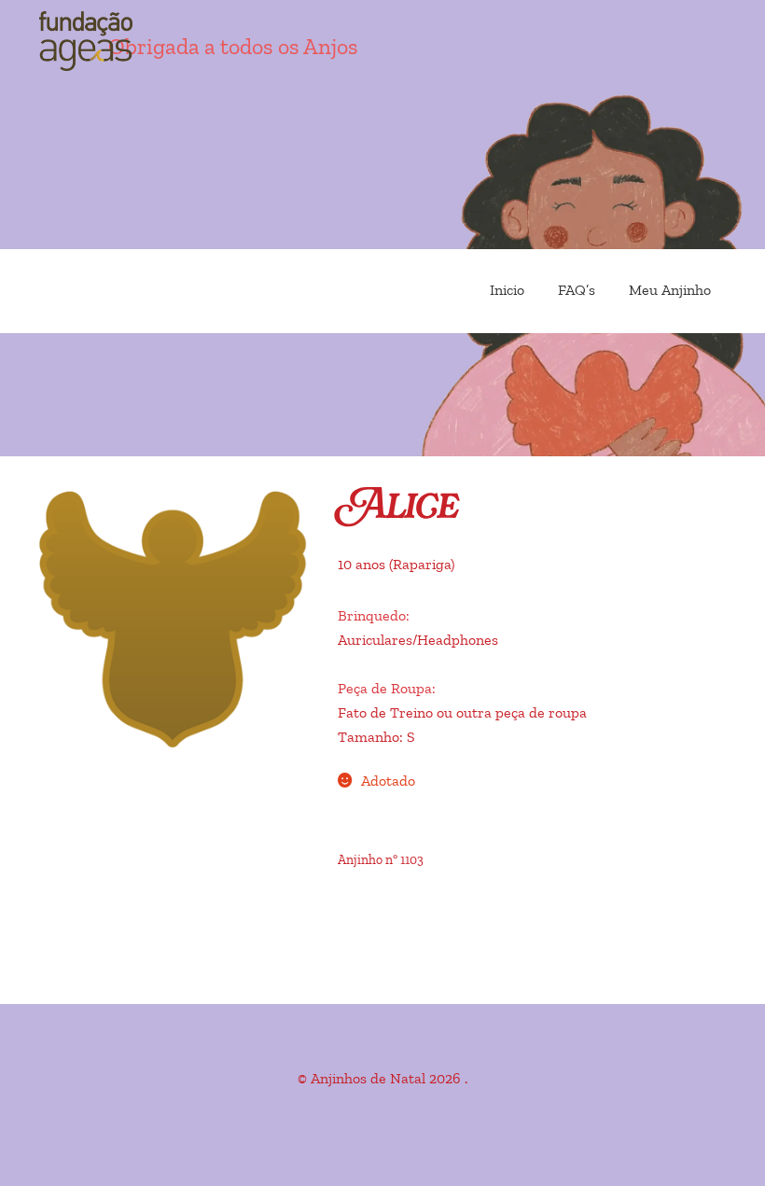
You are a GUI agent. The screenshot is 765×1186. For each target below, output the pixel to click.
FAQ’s (576, 290)
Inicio (507, 290)
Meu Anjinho (670, 290)
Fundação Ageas (140, 42)
